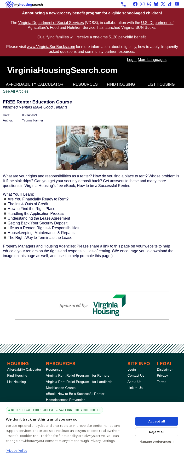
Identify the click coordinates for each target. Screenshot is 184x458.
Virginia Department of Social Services (51, 23)
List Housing (161, 84)
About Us (134, 382)
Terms (161, 382)
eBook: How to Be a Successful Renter (75, 394)
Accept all (156, 421)
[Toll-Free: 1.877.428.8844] (123, 4)
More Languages (152, 60)
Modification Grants (60, 388)
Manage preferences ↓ (156, 441)
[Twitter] (163, 4)
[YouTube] (177, 4)
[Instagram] (142, 4)
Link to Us (135, 388)
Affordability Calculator (34, 84)
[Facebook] (135, 4)
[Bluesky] (156, 4)
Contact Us (135, 375)
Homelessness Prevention (66, 400)
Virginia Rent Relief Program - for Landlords (79, 382)
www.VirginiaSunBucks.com (51, 47)
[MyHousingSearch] (24, 4)
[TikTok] (170, 4)
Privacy (162, 375)
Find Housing (121, 84)
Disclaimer (165, 369)
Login (132, 60)
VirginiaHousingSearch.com (62, 70)
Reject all (157, 432)
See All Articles (16, 91)
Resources (85, 84)
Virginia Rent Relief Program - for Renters (77, 375)
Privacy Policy (16, 450)
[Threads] (149, 4)
